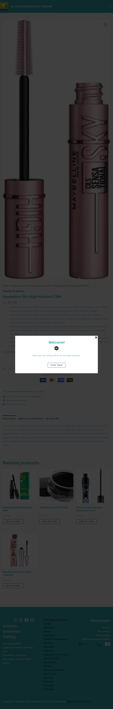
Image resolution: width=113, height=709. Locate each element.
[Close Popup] (96, 337)
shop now (57, 365)
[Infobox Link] (56, 350)
